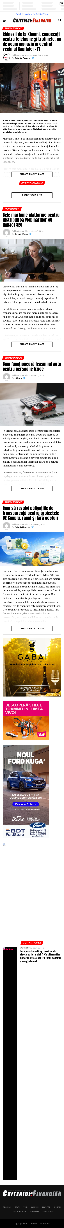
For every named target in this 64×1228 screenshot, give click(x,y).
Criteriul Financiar (23, 58)
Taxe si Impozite (19, 1211)
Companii (35, 1207)
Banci (17, 1207)
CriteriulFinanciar (22, 527)
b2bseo (18, 378)
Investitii (46, 1207)
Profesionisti (48, 1211)
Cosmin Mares (21, 234)
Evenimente (34, 1211)
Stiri (25, 1207)
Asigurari (7, 1207)
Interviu (57, 1207)
